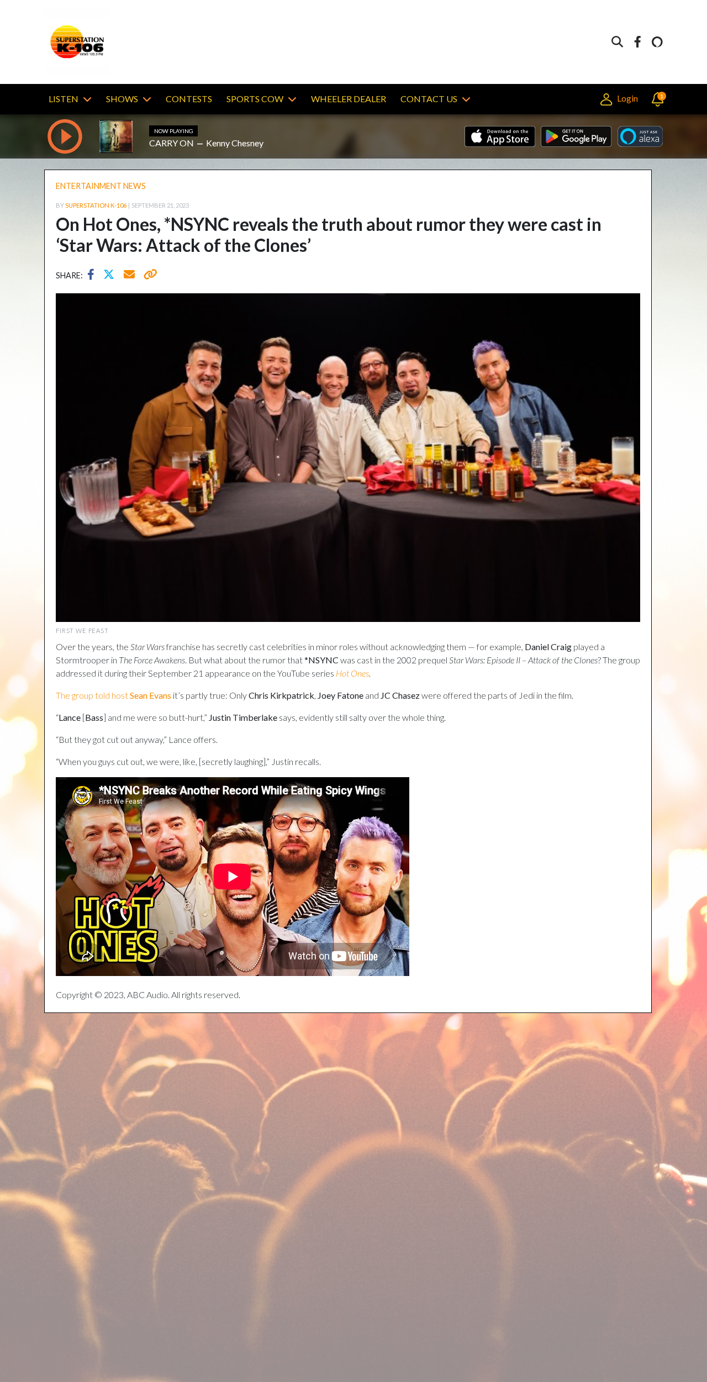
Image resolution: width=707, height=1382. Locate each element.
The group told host (113, 695)
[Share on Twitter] (111, 275)
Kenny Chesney (234, 143)
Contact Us (428, 98)
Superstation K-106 (95, 205)
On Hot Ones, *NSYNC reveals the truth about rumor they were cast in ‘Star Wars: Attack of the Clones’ (329, 234)
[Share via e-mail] (130, 275)
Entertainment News (101, 186)
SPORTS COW (254, 98)
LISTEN (63, 98)
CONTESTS (189, 98)
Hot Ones (352, 673)
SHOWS (122, 98)
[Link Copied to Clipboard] (148, 275)
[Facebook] (637, 42)
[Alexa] (657, 42)
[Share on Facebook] (93, 275)
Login (626, 98)
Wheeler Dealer (348, 98)
